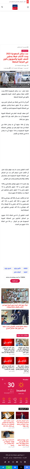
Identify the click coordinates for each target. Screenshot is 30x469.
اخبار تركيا (7, 268)
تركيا (25, 272)
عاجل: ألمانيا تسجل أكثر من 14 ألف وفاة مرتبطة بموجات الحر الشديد (8, 367)
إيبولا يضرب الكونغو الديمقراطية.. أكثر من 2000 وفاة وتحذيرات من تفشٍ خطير (22, 350)
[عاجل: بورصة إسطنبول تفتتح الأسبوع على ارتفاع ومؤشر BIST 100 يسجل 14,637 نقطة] (22, 434)
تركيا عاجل (17, 272)
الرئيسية (25, 47)
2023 (25, 268)
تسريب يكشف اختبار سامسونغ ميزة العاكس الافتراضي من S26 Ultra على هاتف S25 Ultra (8, 423)
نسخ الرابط (15, 281)
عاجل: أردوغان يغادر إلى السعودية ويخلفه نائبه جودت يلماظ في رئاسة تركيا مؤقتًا (22, 423)
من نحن (10, 458)
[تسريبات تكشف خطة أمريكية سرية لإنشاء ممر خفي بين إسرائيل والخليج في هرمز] (22, 360)
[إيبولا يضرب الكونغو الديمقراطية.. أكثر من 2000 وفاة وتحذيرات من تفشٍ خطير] (22, 342)
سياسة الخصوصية (17, 458)
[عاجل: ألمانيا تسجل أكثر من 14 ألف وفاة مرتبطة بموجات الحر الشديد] (7, 360)
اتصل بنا (25, 458)
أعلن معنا (6, 458)
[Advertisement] (15, 28)
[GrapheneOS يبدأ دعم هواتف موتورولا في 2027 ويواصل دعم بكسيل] (7, 434)
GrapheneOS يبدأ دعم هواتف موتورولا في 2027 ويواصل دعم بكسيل (8, 442)
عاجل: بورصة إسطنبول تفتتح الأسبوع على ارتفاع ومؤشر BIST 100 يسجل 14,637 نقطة (22, 442)
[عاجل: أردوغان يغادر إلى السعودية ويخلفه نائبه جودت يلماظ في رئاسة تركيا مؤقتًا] (22, 415)
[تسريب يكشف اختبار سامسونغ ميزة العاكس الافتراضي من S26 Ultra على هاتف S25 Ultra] (7, 415)
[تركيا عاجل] (15, 7)
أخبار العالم (19, 47)
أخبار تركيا (17, 268)
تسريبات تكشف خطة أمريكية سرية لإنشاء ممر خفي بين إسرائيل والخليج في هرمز (22, 368)
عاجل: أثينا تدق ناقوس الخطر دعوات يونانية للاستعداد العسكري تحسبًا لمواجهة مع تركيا (8, 350)
